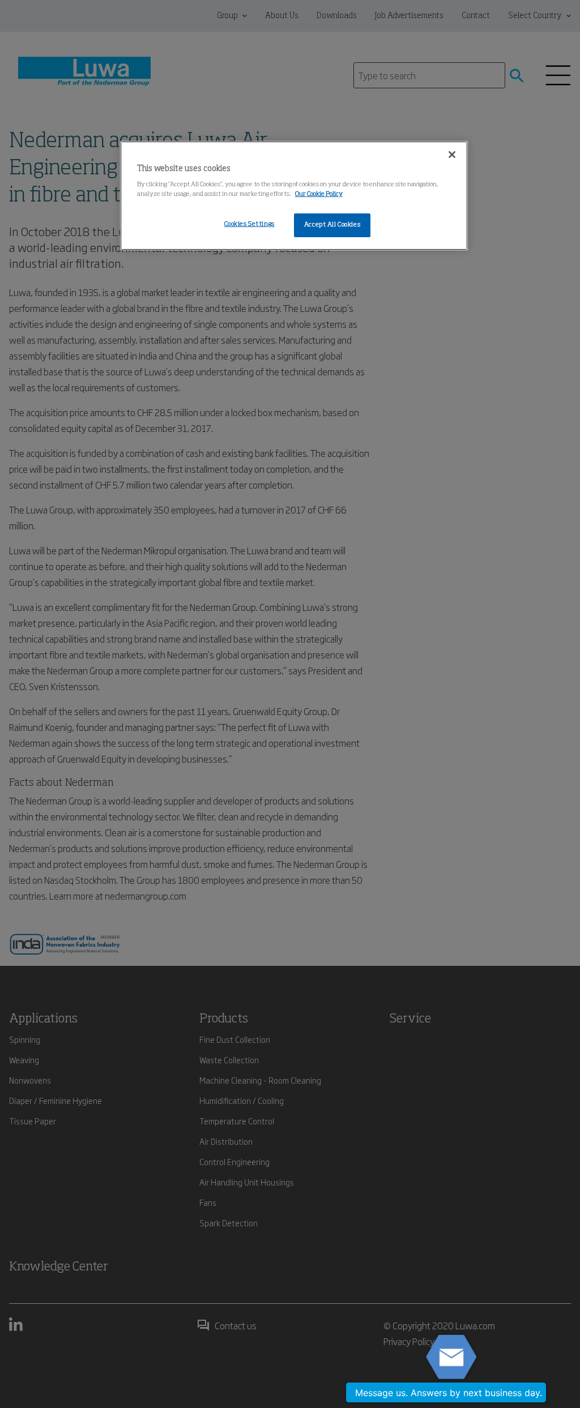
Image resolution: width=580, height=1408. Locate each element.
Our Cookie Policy (319, 194)
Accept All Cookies (332, 224)
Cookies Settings (249, 224)
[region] (294, 196)
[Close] (452, 154)
